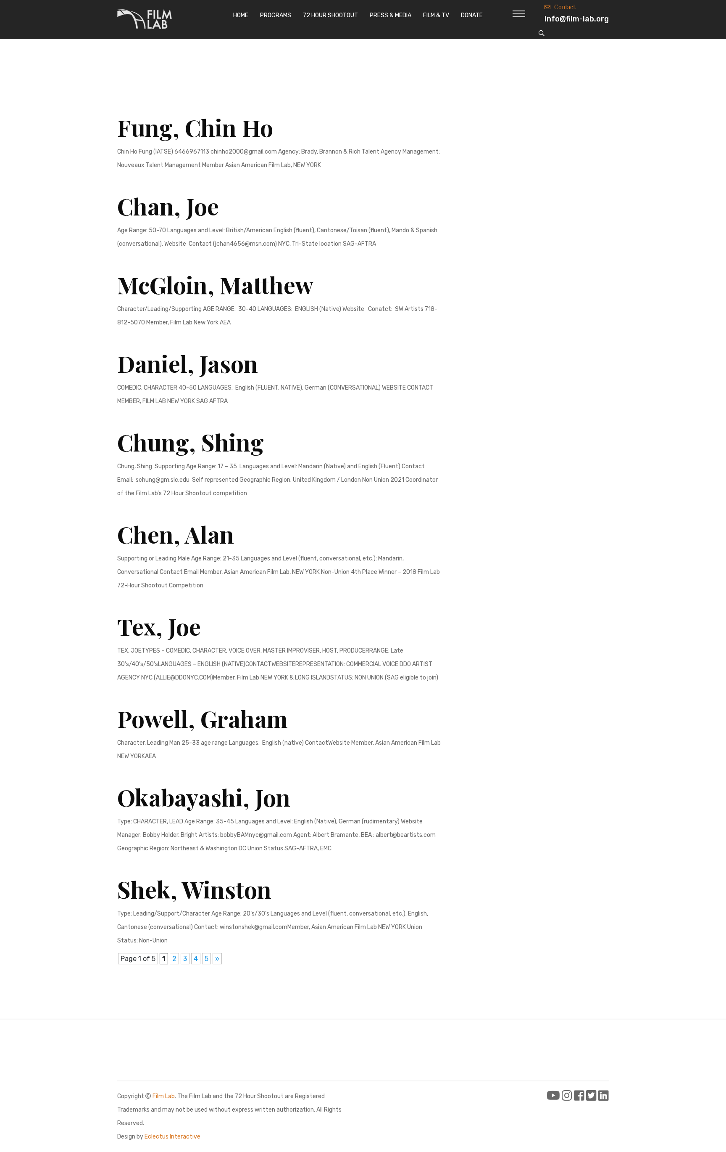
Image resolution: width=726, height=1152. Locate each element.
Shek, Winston (194, 889)
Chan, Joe (168, 205)
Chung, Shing (190, 441)
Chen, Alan (175, 533)
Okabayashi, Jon (203, 796)
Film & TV (436, 15)
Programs (275, 15)
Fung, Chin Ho (195, 127)
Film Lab (164, 1096)
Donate (472, 15)
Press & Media (390, 15)
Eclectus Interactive (172, 1136)
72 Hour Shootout (330, 15)
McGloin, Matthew (215, 284)
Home (240, 15)
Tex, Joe (159, 626)
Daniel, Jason (187, 363)
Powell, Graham (202, 718)
